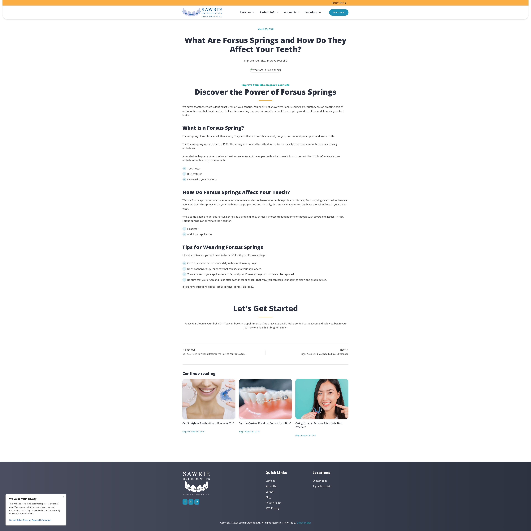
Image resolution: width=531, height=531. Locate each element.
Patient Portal (339, 2)
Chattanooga (320, 480)
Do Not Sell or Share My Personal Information (30, 520)
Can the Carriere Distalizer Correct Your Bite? (265, 423)
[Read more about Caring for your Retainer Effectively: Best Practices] (321, 398)
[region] (36, 509)
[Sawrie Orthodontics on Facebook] (185, 502)
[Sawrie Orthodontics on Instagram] (190, 502)
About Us (271, 486)
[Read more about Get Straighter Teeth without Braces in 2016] (208, 398)
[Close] (63, 496)
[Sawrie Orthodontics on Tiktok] (196, 502)
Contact (270, 491)
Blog (184, 431)
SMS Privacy (272, 508)
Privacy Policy (273, 502)
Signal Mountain (322, 486)
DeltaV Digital (304, 522)
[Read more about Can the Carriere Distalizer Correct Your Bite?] (265, 398)
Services (270, 480)
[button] (252, 12)
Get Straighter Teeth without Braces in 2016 (208, 423)
